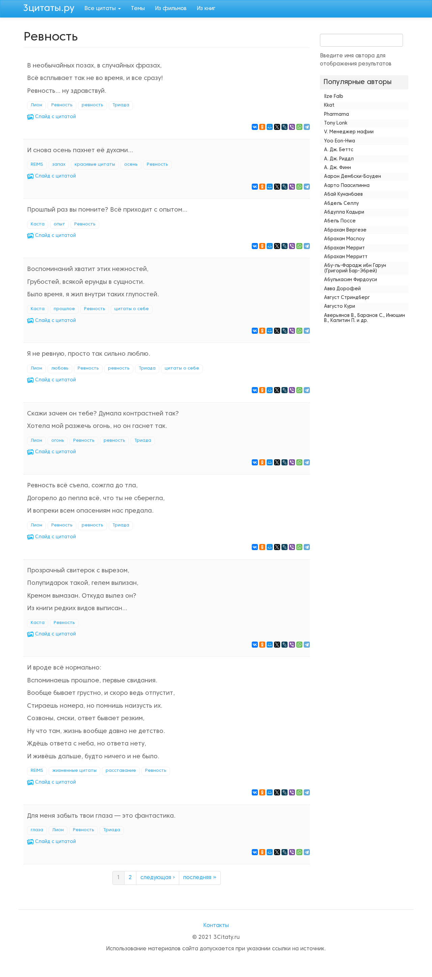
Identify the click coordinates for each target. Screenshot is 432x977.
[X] (277, 127)
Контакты (216, 925)
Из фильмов (171, 8)
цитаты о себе (131, 309)
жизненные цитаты (74, 771)
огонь (57, 441)
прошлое (64, 309)
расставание (121, 771)
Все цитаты (100, 8)
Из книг (206, 8)
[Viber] (292, 127)
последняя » (199, 877)
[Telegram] (307, 127)
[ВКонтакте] (255, 127)
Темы (138, 8)
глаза (37, 830)
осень (131, 165)
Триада (120, 105)
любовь (60, 369)
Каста (38, 224)
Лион (36, 105)
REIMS (37, 165)
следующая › (157, 877)
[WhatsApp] (299, 127)
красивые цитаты (95, 165)
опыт (59, 224)
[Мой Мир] (270, 127)
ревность (92, 105)
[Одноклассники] (262, 127)
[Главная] (51, 7)
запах (58, 165)
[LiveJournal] (284, 127)
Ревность (62, 105)
